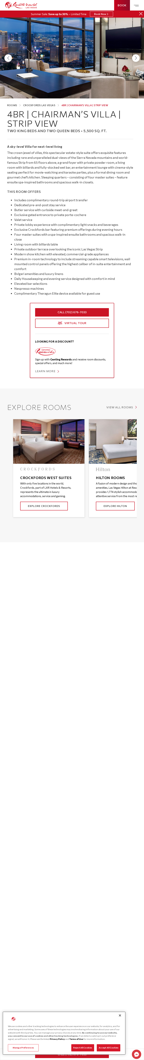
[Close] (141, 14)
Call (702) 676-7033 (72, 312)
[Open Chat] (136, 1054)
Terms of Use (76, 1039)
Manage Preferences (23, 1047)
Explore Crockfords (44, 505)
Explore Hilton (115, 505)
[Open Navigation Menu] (136, 5)
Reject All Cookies (82, 1047)
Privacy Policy (57, 1039)
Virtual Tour (75, 323)
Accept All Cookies (108, 1047)
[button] (8, 58)
